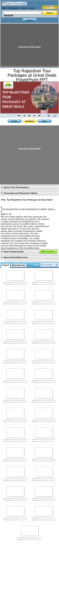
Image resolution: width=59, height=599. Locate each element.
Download (29, 121)
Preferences (13, 8)
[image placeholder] (15, 275)
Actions (14, 121)
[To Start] (19, 115)
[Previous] (24, 115)
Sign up (24, 8)
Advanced (8, 15)
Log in (31, 8)
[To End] (39, 115)
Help (4, 8)
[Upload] (29, 20)
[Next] (34, 115)
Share (44, 121)
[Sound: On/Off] (49, 115)
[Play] (29, 115)
